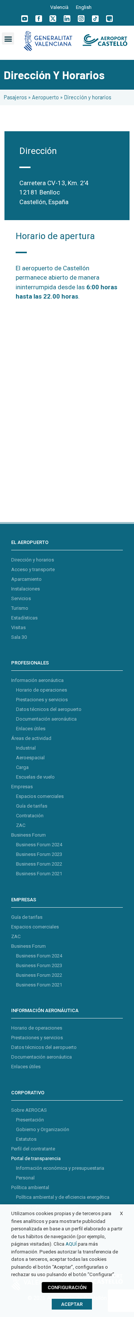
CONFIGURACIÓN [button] (67, 1287)
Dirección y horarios (32, 560)
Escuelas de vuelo (35, 777)
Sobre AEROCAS (29, 1110)
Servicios (21, 598)
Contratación (30, 815)
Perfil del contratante (33, 1149)
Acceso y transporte (33, 569)
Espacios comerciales (40, 796)
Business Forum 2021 (39, 873)
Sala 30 (19, 637)
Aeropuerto (45, 97)
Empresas (22, 786)
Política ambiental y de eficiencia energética (62, 1197)
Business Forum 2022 (39, 864)
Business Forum (28, 835)
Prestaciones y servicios (42, 699)
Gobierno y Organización (42, 1129)
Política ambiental (30, 1187)
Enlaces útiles (30, 728)
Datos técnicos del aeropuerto (49, 709)
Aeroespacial (30, 757)
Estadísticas (24, 618)
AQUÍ (71, 1244)
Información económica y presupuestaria (60, 1168)
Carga (22, 767)
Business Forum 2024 (39, 844)
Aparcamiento (26, 579)
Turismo (19, 608)
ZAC (20, 825)
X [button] (121, 1213)
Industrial (26, 748)
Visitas (18, 627)
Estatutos (26, 1139)
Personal (25, 1178)
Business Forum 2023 (39, 854)
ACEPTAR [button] (72, 1304)
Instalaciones (25, 589)
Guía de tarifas (31, 806)
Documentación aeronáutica (46, 719)
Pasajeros (15, 97)
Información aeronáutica (37, 680)
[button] (8, 38)
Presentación (30, 1120)
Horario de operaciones (41, 690)
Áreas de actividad (31, 738)
